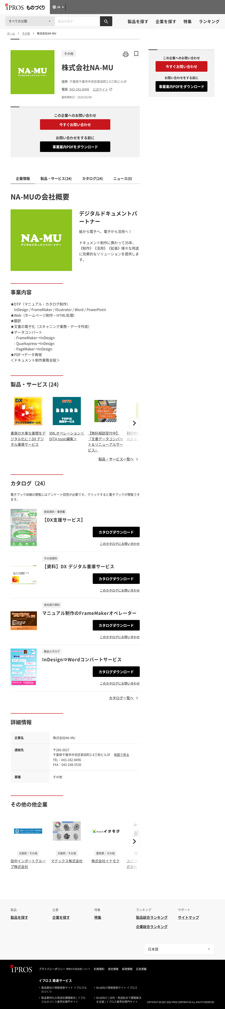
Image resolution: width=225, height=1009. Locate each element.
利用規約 (99, 969)
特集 (187, 21)
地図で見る (121, 754)
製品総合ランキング (152, 917)
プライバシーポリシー (52, 969)
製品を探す (138, 21)
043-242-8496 (79, 89)
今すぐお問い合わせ (75, 124)
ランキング (209, 21)
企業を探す (166, 21)
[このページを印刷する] (125, 54)
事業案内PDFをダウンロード (75, 146)
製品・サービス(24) (56, 178)
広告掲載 (141, 969)
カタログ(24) (92, 178)
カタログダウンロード (116, 532)
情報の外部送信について (78, 969)
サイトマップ (188, 917)
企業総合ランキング (152, 926)
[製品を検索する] (106, 21)
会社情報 (113, 969)
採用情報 (127, 969)
